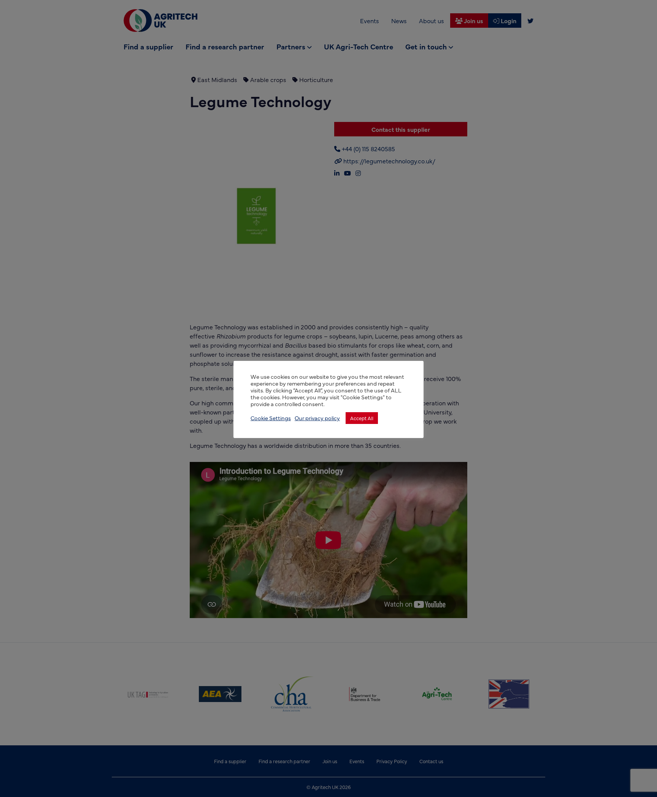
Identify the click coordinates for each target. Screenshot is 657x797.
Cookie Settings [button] (271, 417)
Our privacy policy (317, 417)
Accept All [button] (361, 417)
